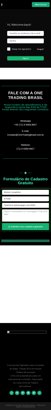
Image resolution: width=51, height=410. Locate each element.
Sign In (25, 58)
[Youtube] (17, 393)
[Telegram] (34, 393)
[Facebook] (23, 393)
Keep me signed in (21, 49)
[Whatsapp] (39, 393)
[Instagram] (11, 393)
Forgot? (40, 49)
